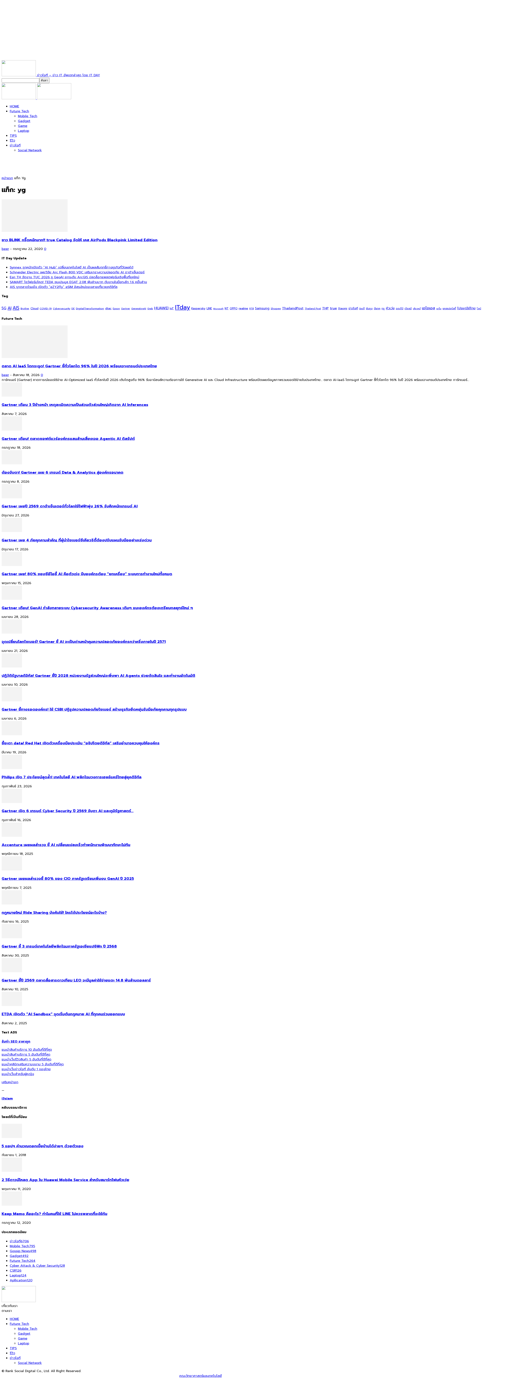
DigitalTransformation (90, 308)
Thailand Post (313, 308)
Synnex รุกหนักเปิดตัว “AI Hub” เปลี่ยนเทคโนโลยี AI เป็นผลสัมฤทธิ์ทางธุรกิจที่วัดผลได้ (71, 267)
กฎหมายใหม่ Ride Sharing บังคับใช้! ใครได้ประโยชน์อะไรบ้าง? (54, 912)
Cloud (34, 308)
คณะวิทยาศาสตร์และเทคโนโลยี (200, 1375)
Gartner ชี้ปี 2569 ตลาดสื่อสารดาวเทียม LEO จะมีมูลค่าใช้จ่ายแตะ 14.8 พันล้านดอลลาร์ (76, 980)
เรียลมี (408, 308)
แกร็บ (438, 308)
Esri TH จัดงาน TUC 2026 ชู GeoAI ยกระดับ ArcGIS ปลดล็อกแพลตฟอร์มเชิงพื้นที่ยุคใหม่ (74, 277)
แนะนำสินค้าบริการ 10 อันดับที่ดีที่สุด (27, 1049)
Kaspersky (198, 308)
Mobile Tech (27, 116)
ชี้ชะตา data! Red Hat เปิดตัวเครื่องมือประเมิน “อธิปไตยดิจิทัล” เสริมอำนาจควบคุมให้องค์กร (81, 743)
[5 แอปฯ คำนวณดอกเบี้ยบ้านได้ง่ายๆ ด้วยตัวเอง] (12, 1137)
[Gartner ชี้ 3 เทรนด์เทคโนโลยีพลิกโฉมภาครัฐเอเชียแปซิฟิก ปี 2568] (12, 937)
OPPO (234, 308)
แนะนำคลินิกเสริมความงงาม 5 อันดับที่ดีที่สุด (33, 1064)
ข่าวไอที (15, 145)
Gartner (125, 308)
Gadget (24, 121)
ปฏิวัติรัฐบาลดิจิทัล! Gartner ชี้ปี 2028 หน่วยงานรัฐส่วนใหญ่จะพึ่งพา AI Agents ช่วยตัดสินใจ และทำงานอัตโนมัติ (98, 676)
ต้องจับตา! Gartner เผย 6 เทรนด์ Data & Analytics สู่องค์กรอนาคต (62, 472)
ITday (182, 307)
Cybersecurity (61, 308)
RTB (251, 308)
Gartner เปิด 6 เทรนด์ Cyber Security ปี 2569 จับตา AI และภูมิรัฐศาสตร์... (68, 811)
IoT (172, 308)
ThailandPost (292, 308)
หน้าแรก (7, 178)
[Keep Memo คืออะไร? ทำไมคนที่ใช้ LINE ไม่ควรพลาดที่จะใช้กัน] (12, 1204)
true (333, 308)
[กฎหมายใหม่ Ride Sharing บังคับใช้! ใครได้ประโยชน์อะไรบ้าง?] (12, 903)
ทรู (383, 308)
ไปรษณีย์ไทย (466, 308)
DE (73, 308)
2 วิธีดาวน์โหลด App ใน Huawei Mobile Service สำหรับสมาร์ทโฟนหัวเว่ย (65, 1180)
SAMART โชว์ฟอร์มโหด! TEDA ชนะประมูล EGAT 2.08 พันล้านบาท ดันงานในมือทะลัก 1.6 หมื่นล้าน (78, 282)
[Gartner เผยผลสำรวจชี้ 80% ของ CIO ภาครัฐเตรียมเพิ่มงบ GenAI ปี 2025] (12, 869)
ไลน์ (479, 308)
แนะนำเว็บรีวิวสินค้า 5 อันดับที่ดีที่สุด (26, 1059)
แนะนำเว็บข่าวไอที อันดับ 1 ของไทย (26, 1069)
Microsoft (218, 308)
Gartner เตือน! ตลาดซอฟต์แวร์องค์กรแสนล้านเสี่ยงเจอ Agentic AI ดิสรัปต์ (68, 439)
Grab (150, 308)
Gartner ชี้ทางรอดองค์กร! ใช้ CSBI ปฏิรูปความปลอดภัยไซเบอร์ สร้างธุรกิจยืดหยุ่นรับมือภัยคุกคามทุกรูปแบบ (94, 709)
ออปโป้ (399, 308)
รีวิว (12, 140)
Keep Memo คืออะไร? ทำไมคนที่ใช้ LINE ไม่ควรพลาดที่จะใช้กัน (54, 1214)
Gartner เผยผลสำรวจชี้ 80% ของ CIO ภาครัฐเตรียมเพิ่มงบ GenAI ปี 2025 (68, 878)
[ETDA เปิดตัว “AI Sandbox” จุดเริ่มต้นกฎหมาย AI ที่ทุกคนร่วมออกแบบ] (12, 1005)
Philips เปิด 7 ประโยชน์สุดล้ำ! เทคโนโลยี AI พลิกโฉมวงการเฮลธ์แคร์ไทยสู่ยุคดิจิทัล (71, 777)
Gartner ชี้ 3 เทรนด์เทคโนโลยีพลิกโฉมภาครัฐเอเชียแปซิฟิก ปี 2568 (59, 946)
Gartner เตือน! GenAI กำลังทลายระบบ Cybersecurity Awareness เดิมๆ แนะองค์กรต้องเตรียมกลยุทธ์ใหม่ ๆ (97, 608)
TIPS (13, 135)
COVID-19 (46, 308)
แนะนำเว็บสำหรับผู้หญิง (18, 1074)
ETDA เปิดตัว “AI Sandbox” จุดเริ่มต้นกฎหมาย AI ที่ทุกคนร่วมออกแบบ (63, 1014)
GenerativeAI (138, 308)
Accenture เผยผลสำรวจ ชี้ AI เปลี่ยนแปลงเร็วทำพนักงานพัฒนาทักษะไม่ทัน (66, 845)
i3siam (7, 1098)
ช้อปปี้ (362, 308)
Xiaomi (342, 308)
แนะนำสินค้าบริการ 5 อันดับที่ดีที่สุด (26, 1054)
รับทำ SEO (45, 1375)
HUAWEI (161, 308)
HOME (14, 106)
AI (9, 308)
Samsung (262, 308)
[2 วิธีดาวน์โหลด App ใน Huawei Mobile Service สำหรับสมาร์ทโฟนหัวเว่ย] (12, 1170)
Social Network (30, 150)
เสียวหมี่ (417, 308)
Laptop (23, 130)
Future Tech (19, 111)
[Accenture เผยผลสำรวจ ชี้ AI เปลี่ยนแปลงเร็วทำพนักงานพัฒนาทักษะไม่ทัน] (12, 835)
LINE (209, 308)
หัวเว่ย (390, 308)
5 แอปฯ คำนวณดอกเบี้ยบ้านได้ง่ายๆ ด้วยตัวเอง (42, 1146)
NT (227, 308)
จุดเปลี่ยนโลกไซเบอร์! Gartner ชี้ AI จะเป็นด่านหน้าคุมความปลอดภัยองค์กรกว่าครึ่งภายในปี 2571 (84, 642)
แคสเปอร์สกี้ (449, 309)
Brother (25, 308)
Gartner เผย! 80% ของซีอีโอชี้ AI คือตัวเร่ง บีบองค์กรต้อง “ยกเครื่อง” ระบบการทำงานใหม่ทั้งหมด (87, 574)
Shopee (276, 308)
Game (22, 125)
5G (4, 308)
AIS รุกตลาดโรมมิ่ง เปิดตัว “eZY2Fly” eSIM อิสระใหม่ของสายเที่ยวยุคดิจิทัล (63, 287)
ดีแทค (377, 308)
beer (5, 249)
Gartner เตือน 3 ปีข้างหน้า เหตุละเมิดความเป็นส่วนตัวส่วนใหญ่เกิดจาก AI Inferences (75, 405)
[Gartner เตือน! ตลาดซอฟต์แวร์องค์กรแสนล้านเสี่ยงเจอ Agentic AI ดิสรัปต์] (12, 429)
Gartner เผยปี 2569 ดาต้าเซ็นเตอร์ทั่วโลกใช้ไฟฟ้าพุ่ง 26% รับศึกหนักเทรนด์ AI (70, 506)
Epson (116, 308)
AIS (16, 307)
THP (325, 308)
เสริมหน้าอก (10, 1082)
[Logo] (19, 98)
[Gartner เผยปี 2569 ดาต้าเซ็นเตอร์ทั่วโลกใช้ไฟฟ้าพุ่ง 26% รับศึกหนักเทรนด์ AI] (12, 497)
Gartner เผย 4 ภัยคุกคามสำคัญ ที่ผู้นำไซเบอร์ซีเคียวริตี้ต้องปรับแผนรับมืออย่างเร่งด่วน (77, 540)
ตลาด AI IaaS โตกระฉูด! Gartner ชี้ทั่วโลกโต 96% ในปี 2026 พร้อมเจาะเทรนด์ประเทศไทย (79, 366)
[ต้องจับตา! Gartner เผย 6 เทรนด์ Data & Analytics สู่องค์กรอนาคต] (12, 463)
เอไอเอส (428, 308)
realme (243, 308)
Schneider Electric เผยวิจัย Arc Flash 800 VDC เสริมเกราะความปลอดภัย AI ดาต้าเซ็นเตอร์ (77, 272)
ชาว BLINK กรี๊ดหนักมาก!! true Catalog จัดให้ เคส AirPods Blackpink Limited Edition (80, 240)
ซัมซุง (369, 309)
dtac (108, 308)
